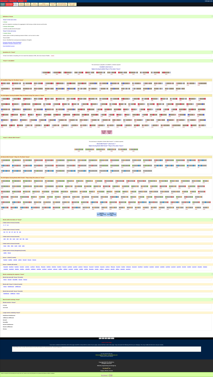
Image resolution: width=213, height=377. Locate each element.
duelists (49, 266)
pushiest (168, 266)
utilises (117, 269)
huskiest (97, 266)
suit (20, 239)
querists (179, 266)
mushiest (140, 266)
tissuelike (15, 279)
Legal (106, 338)
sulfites (60, 269)
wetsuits (122, 269)
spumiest (11, 269)
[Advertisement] (106, 10)
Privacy (109, 338)
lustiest (123, 266)
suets (15, 246)
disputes (43, 266)
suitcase (55, 269)
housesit (91, 266)
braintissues (11, 286)
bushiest (11, 266)
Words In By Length (72, 4)
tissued (25, 259)
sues (14, 239)
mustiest (151, 266)
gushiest (70, 266)
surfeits (81, 269)
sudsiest (50, 269)
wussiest (128, 269)
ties (23, 239)
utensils (113, 269)
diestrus (38, 266)
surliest (86, 269)
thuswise (91, 269)
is (3, 225)
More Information (104, 375)
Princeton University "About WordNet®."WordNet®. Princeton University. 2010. (12, 43)
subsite (15, 259)
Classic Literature (4, 1)
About (103, 338)
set (9, 232)
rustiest (189, 266)
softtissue (12, 293)
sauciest (194, 266)
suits (23, 246)
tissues (29, 259)
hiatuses (86, 266)
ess (4, 232)
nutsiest (157, 266)
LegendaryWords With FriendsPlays (101, 214)
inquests (102, 266)
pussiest (173, 266)
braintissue (6, 293)
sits (11, 239)
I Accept (110, 375)
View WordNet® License (9, 46)
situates (205, 266)
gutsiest (80, 266)
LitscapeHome (2, 4)
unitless (102, 269)
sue (15, 232)
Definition (21, 4)
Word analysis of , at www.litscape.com (107, 354)
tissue (9, 252)
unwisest (107, 269)
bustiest (22, 266)
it (5, 225)
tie (17, 232)
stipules (17, 269)
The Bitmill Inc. (107, 368)
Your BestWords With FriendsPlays (111, 214)
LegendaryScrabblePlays (109, 132)
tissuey (34, 259)
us (7, 225)
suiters (20, 259)
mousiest (134, 266)
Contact (112, 338)
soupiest (5, 269)
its (7, 232)
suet (17, 239)
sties (12, 246)
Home (100, 338)
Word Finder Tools (13, 1)
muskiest (146, 266)
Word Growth (34, 4)
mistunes (128, 266)
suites (5, 252)
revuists (184, 266)
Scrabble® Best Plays (44, 4)
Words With (52, 4)
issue (4, 246)
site (8, 239)
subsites (39, 269)
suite (19, 246)
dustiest (59, 266)
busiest (5, 259)
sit (12, 232)
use (20, 232)
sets (4, 239)
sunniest (70, 269)
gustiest (75, 266)
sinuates (200, 266)
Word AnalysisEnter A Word (9, 4)
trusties (97, 269)
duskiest (54, 266)
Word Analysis (20, 1)
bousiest (5, 266)
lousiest (118, 266)
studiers (22, 269)
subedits (27, 269)
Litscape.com (209, 1)
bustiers (17, 266)
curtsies (27, 266)
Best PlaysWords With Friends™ (62, 4)
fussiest (64, 266)
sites (8, 246)
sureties (76, 269)
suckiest (44, 269)
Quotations (27, 4)
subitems (33, 269)
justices (108, 266)
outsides (162, 266)
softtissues (18, 286)
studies (10, 259)
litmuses (113, 266)
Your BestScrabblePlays (104, 132)
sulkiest (65, 269)
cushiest (32, 266)
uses (27, 239)
